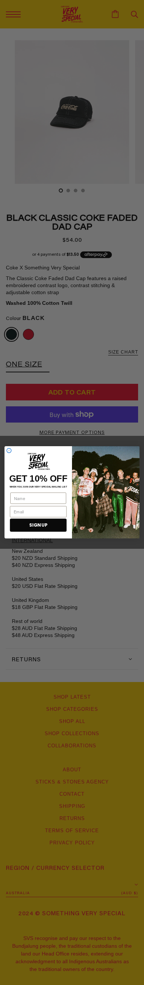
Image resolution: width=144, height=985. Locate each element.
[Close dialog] (9, 450)
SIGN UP (38, 525)
